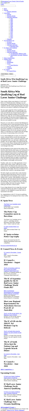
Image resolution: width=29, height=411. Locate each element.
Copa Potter (7, 13)
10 (11, 245)
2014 (11, 37)
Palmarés (9, 39)
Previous (3, 245)
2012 (11, 34)
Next (13, 245)
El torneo (9, 42)
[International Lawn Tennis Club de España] (12, 1)
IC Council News (11, 71)
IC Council (7, 69)
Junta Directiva (14, 65)
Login (2, 4)
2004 (11, 23)
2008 (11, 29)
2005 (11, 24)
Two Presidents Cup (9, 40)
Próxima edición (11, 16)
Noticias (6, 10)
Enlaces (9, 66)
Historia (9, 14)
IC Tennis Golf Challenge (10, 47)
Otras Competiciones (9, 58)
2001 (11, 18)
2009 (11, 30)
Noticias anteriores (12, 11)
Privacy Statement (19, 410)
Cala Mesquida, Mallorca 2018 (18, 53)
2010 (11, 32)
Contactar (9, 68)
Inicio (5, 8)
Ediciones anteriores (12, 17)
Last (16, 245)
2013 (11, 36)
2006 (11, 26)
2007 (11, 27)
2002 (11, 20)
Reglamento (10, 62)
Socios (8, 63)
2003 (11, 21)
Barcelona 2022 (14, 46)
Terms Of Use (10, 410)
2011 (11, 33)
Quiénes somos (8, 59)
